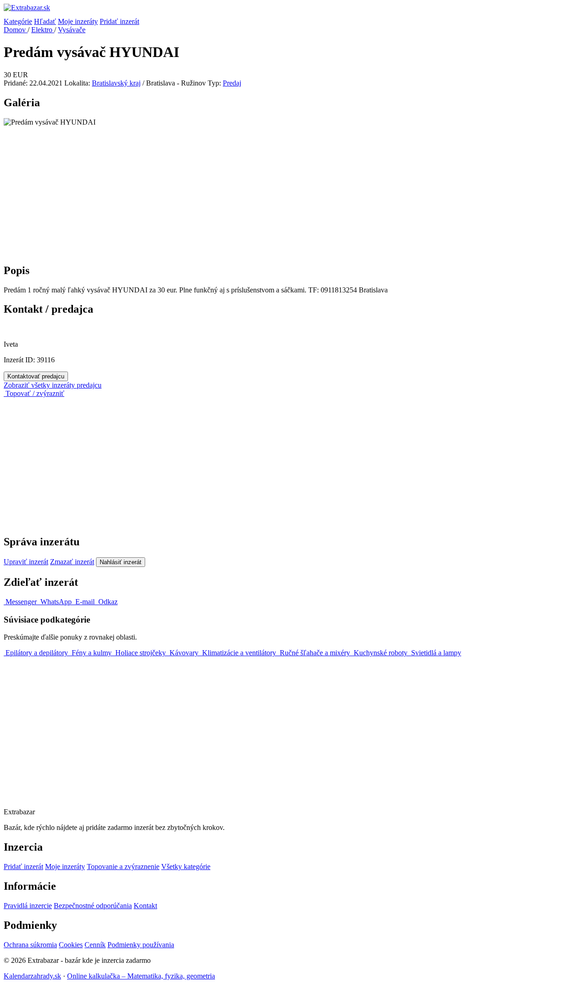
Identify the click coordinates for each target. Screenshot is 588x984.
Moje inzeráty (78, 21)
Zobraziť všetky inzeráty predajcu (53, 385)
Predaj (232, 83)
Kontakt (145, 906)
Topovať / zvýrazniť (34, 393)
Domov (16, 30)
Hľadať (45, 21)
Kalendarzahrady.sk (32, 976)
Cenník (95, 945)
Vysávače (71, 30)
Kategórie (18, 21)
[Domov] (294, 10)
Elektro (42, 30)
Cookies (71, 945)
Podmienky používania (140, 945)
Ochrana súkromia (30, 945)
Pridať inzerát (119, 21)
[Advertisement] (279, 190)
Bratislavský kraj (116, 83)
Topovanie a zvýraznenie (123, 866)
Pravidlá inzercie (28, 906)
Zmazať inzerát (72, 562)
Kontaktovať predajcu (35, 376)
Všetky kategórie (185, 866)
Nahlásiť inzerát (120, 562)
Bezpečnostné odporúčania (93, 906)
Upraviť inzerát (26, 562)
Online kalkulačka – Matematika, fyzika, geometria (141, 976)
